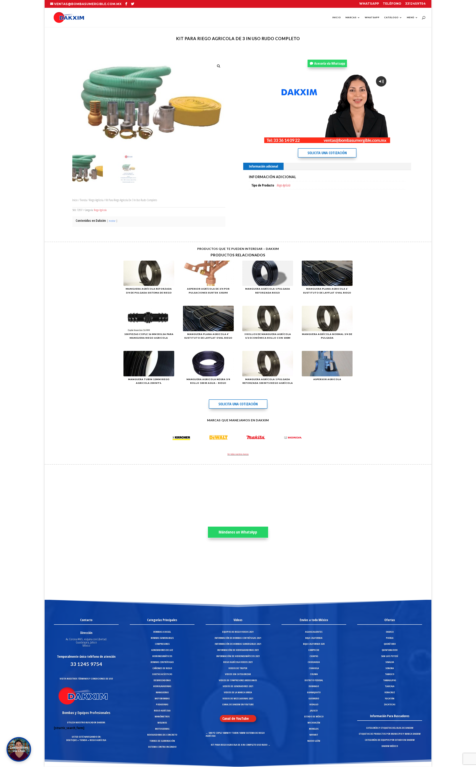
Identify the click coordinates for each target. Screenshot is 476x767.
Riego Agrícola (96, 200)
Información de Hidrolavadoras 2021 (238, 650)
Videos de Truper (238, 668)
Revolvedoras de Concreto (162, 734)
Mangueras (162, 692)
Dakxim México (390, 746)
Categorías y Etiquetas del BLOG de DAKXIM (389, 727)
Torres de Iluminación (162, 740)
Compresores (162, 644)
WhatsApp (372, 17)
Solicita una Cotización (327, 152)
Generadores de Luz (162, 650)
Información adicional (263, 166)
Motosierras (162, 728)
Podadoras (162, 704)
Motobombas (162, 698)
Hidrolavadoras (162, 686)
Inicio (336, 17)
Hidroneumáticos (162, 656)
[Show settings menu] (364, 140)
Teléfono (392, 3)
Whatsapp (369, 3)
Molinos (162, 722)
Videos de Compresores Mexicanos (238, 680)
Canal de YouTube (235, 718)
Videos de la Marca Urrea (238, 692)
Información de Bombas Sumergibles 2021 (238, 644)
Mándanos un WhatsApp (238, 532)
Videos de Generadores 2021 (238, 686)
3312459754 (415, 3)
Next (308, 438)
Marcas (350, 17)
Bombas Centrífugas (162, 662)
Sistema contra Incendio (162, 746)
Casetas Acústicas (162, 674)
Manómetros (162, 716)
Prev (168, 438)
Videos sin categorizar (238, 674)
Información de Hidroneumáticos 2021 (238, 656)
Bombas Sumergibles (162, 638)
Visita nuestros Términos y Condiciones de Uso (86, 678)
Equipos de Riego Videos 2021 (238, 631)
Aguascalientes (313, 631)
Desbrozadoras (162, 680)
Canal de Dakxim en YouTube (238, 704)
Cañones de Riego (162, 668)
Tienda (83, 200)
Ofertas (389, 620)
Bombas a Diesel (162, 631)
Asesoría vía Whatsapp (329, 63)
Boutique (71, 740)
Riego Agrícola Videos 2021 (238, 662)
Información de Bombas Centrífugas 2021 (238, 638)
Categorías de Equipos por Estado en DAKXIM (390, 740)
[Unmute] (357, 140)
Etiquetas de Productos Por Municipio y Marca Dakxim (390, 733)
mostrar (112, 221)
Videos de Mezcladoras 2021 (238, 698)
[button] (218, 66)
